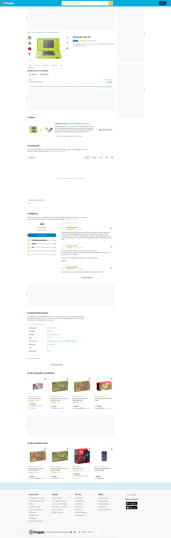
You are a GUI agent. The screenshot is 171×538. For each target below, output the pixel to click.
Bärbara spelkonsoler (53, 32)
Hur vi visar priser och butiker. (103, 86)
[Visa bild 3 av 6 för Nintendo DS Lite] (29, 49)
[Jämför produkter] (67, 48)
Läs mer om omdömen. (72, 219)
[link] (71, 130)
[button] (30, 60)
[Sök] (110, 3)
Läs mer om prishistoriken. (59, 151)
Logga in (162, 3)
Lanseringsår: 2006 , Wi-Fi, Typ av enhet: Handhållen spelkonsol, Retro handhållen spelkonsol (94, 45)
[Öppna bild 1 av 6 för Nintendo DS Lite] (48, 49)
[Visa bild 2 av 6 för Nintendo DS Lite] (29, 43)
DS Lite (49, 338)
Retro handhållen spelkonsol (69, 341)
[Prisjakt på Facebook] (71, 532)
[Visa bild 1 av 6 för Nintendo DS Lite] (29, 38)
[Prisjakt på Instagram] (75, 532)
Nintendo (49, 331)
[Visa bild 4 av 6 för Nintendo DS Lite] (29, 54)
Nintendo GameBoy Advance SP (78, 123)
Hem (28, 32)
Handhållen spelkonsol (53, 341)
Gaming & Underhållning (38, 32)
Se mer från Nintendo (33, 358)
